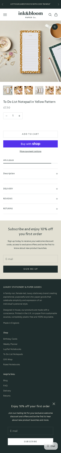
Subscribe (30, 441)
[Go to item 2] (18, 90)
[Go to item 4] (39, 90)
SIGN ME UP (30, 269)
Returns (6, 396)
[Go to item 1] (7, 90)
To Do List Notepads (13, 354)
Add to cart (30, 134)
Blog (5, 380)
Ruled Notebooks (11, 364)
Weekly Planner (10, 344)
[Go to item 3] (28, 90)
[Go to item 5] (49, 90)
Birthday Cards (10, 339)
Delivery (7, 390)
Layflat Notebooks (12, 349)
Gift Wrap (8, 359)
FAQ (5, 385)
